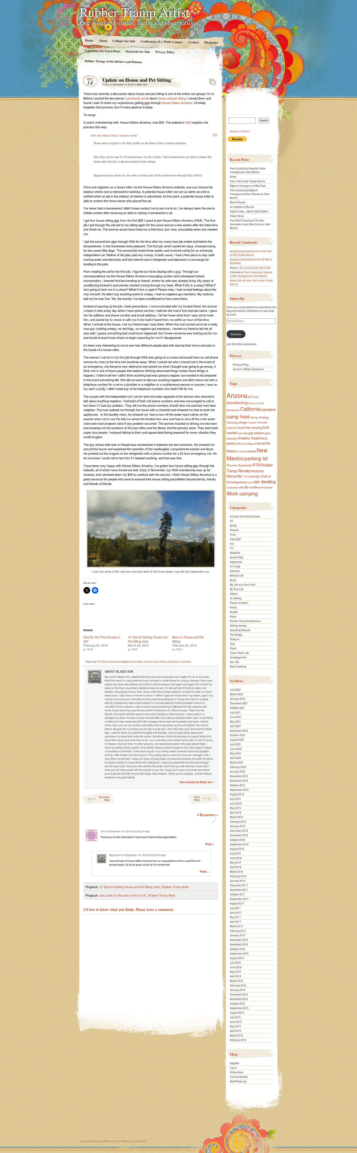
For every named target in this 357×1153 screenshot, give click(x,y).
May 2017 (235, 917)
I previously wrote (137, 98)
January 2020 (237, 771)
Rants (233, 616)
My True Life (236, 589)
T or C (246, 476)
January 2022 (237, 698)
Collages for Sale (123, 40)
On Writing (236, 598)
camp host (238, 416)
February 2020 (238, 767)
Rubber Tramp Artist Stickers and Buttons (113, 61)
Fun (232, 543)
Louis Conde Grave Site (257, 267)
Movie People (237, 202)
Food (233, 534)
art (250, 396)
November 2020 (239, 730)
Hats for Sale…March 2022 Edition (249, 211)
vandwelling (232, 487)
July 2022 (235, 689)
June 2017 (236, 912)
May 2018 (235, 862)
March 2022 (236, 694)
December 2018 (239, 830)
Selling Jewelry (238, 625)
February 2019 (238, 821)
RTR (256, 465)
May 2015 (235, 1026)
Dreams (234, 530)
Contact (193, 42)
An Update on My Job (242, 206)
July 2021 (235, 712)
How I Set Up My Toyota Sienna (247, 181)
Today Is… (236, 639)
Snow (233, 176)
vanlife (253, 487)
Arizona (237, 395)
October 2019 (237, 785)
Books (233, 525)
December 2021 (239, 703)
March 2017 (236, 926)
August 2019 (237, 794)
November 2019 (239, 780)
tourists (255, 476)
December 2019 (239, 776)
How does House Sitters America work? (114, 135)
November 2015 (239, 999)
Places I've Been (239, 602)
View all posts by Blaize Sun (196, 782)
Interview (235, 571)
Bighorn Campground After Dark (248, 185)
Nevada (252, 451)
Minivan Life (236, 575)
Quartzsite (245, 465)
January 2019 (237, 826)
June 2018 (236, 858)
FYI (99, 661)
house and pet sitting (172, 98)
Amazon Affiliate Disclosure (248, 369)
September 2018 (239, 844)
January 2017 (237, 935)
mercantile (262, 443)
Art (231, 521)
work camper (265, 487)
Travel (233, 648)
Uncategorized (238, 657)
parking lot (256, 458)
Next (197, 798)
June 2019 (236, 803)
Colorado (262, 422)
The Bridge (236, 634)
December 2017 (239, 885)
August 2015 (237, 1012)
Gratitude (235, 552)
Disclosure (211, 42)
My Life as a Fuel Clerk (242, 584)
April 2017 (235, 921)
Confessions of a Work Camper (161, 41)
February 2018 (238, 876)
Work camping (242, 493)
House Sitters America (177, 102)
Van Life (234, 662)
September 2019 (239, 789)
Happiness (236, 561)
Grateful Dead (248, 437)
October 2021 (237, 707)
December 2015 (239, 994)
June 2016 (236, 967)
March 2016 (236, 980)
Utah (250, 482)
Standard (211, 81)
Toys (232, 643)
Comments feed (239, 1076)
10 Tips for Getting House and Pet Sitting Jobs (147, 639)
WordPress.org (238, 1081)
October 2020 (237, 735)
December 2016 (239, 939)
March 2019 (236, 817)
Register (234, 1063)
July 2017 (235, 908)
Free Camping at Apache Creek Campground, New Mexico (247, 170)
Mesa (231, 450)
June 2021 (236, 717)
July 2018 (235, 853)
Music (233, 580)
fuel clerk (243, 433)
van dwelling (264, 481)
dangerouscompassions (243, 251)
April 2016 (235, 976)
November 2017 (239, 889)
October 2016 (237, 949)
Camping (232, 422)
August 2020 (237, 739)
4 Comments (184, 661)
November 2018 (239, 835)
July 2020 (235, 744)
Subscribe (236, 334)
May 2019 (235, 808)
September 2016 (239, 953)
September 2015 (239, 1008)
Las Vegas (248, 443)
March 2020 (236, 762)
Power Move (237, 216)
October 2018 (237, 839)
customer (232, 427)
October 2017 (237, 894)
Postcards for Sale (138, 51)
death (241, 427)
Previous (104, 798)
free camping (253, 427)
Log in (233, 1067)
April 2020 (235, 757)
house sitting (159, 661)
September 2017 (239, 899)
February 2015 (238, 1040)
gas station (256, 433)
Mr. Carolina (242, 451)
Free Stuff (235, 539)
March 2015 (236, 1035)
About (103, 40)
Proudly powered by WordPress (95, 1141)
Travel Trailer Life (239, 652)
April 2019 (235, 812)
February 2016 (238, 985)
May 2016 (235, 971)
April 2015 (235, 1030)
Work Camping (109, 661)
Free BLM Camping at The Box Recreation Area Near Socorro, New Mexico (250, 224)
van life (243, 487)
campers (268, 409)
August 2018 (237, 848)
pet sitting (171, 661)
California (250, 408)
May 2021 (235, 721)
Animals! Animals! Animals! (245, 516)
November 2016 (239, 944)
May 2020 (235, 753)
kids (239, 443)
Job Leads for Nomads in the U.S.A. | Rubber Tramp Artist (137, 895)
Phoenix (232, 465)
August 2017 (237, 903)
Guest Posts (236, 557)
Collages (252, 422)
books (256, 396)
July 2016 (235, 962)
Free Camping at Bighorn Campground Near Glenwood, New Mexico (249, 193)
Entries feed (236, 1072)
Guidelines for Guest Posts (102, 50)
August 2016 (237, 958)
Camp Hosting (259, 417)
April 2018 (235, 867)
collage (242, 422)
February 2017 (238, 930)
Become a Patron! (240, 131)
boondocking (237, 402)
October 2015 (237, 1003)
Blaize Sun (142, 84)
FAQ (188, 122)
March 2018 (236, 871)
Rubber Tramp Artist (134, 11)
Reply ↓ (209, 844)
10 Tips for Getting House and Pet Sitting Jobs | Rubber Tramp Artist (144, 887)
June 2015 (236, 1021)
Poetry (233, 607)
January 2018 (237, 880)
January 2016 (237, 990)
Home (89, 40)
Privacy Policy (165, 51)
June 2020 (236, 748)
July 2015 (235, 1017)
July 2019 (235, 798)
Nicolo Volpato (139, 1141)
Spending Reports (240, 630)
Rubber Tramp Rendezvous (250, 467)
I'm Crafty (235, 566)
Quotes (234, 612)
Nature (233, 593)
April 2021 (235, 726)
